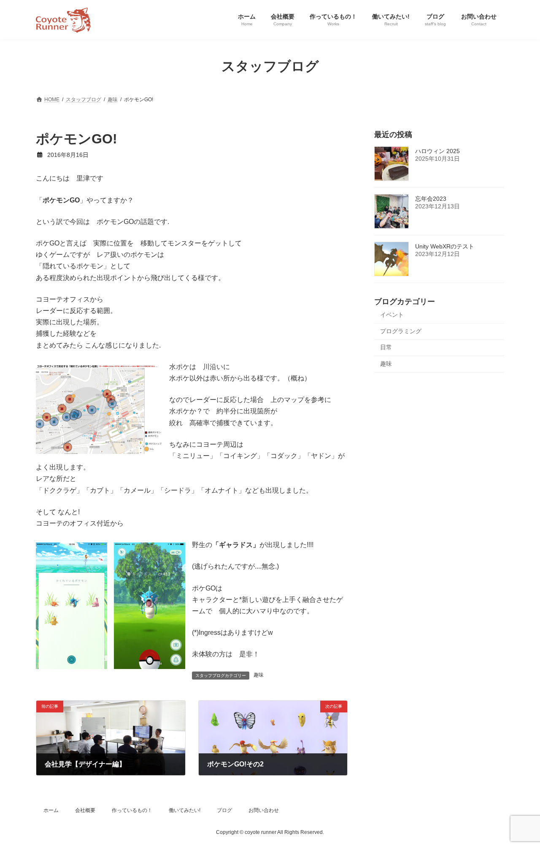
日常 (386, 347)
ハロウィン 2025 (437, 151)
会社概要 (85, 810)
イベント (392, 314)
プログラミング (400, 330)
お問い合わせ (263, 810)
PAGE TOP (519, 814)
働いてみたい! (184, 810)
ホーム (51, 810)
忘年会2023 (430, 198)
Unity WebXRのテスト (444, 246)
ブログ (224, 810)
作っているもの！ (132, 810)
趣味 (259, 675)
